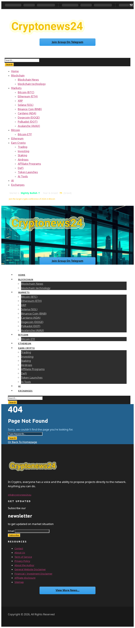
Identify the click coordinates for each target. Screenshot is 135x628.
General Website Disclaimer (30, 569)
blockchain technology (32, 83)
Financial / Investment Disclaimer (33, 573)
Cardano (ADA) (27, 113)
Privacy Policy (22, 561)
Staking (22, 155)
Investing (23, 151)
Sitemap (19, 582)
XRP (20, 100)
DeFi (21, 167)
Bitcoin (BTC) (26, 92)
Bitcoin (15, 130)
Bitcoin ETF (25, 134)
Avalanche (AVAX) (29, 125)
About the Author (24, 565)
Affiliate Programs (29, 163)
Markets (16, 88)
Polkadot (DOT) (28, 121)
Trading (22, 146)
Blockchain (18, 75)
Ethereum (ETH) (28, 96)
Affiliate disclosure (24, 577)
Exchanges (18, 184)
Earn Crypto (18, 142)
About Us (19, 552)
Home (15, 71)
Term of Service (23, 556)
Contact (18, 548)
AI (12, 180)
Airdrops (23, 159)
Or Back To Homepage (22, 442)
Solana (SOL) (25, 104)
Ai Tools (23, 176)
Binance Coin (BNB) (30, 109)
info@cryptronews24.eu (19, 494)
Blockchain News (28, 79)
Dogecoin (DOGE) (29, 117)
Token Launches (28, 172)
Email (11, 531)
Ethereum (17, 138)
